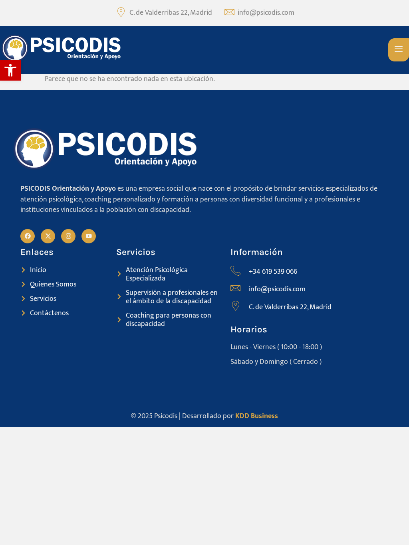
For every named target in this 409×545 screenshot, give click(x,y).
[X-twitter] (48, 236)
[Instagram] (68, 236)
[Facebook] (27, 236)
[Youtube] (88, 236)
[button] (10, 70)
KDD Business (256, 416)
